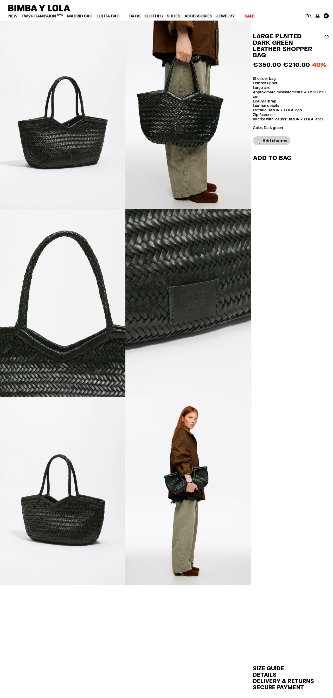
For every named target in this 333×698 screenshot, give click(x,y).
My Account (317, 16)
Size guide (268, 668)
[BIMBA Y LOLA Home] (39, 10)
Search (308, 15)
